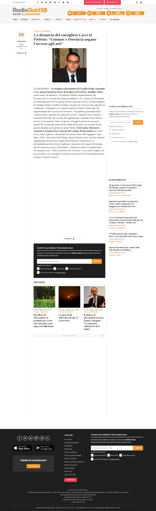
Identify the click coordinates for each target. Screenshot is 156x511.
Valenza (119, 242)
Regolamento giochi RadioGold (93, 492)
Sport (59, 19)
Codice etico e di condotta (61, 492)
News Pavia (60, 269)
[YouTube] (46, 2)
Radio (92, 19)
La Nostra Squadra (71, 442)
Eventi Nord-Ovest (74, 269)
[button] (21, 53)
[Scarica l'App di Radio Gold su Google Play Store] (44, 448)
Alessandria (45, 31)
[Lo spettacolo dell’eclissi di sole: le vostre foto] (69, 297)
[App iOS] (68, 2)
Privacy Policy (61, 273)
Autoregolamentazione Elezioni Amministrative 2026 (78, 495)
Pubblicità (68, 446)
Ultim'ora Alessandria (72, 455)
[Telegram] (55, 2)
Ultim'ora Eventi (70, 465)
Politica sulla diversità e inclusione (39, 492)
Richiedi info (33, 466)
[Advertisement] (69, 179)
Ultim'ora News (70, 452)
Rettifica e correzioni (121, 492)
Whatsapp (68, 449)
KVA (119, 508)
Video (68, 19)
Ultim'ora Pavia (70, 458)
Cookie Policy (83, 490)
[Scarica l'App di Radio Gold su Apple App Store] (22, 448)
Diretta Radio (69, 468)
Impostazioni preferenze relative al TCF (78, 497)
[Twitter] (42, 2)
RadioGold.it (51, 508)
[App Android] (63, 2)
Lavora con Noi (70, 474)
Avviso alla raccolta (78, 502)
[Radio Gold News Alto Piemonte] (115, 13)
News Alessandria (46, 269)
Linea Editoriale (76, 492)
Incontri (117, 196)
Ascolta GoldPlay (95, 2)
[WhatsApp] (59, 2)
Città (102, 19)
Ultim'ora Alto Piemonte (74, 462)
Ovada (118, 255)
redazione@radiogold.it (98, 508)
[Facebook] (37, 2)
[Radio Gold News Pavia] (96, 13)
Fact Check (109, 492)
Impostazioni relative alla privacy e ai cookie (78, 499)
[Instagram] (50, 2)
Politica (36, 19)
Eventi (48, 19)
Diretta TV (79, 19)
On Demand (115, 19)
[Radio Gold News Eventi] (135, 13)
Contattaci (71, 480)
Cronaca (24, 19)
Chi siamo (68, 439)
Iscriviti (96, 261)
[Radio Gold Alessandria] (30, 11)
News (15, 19)
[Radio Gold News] (76, 13)
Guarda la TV (114, 2)
